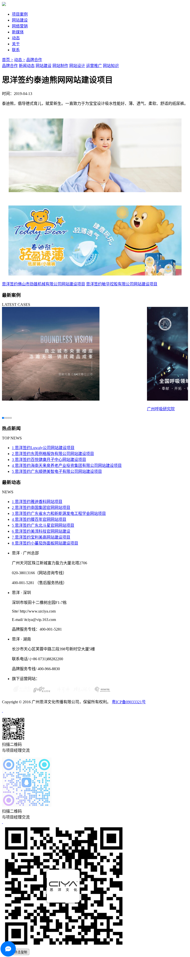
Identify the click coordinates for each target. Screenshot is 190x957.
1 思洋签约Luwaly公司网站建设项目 (43, 448)
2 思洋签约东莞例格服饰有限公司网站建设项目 (53, 454)
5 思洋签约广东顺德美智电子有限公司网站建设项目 (57, 471)
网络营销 (20, 26)
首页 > (7, 60)
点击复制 (20, 952)
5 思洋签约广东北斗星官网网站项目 (43, 525)
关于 (16, 44)
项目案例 (20, 14)
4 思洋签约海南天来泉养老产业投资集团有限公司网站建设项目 (67, 465)
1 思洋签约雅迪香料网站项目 (37, 502)
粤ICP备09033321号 (129, 702)
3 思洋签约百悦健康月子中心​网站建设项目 (49, 459)
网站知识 (111, 66)
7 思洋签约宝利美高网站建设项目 (41, 537)
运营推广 (94, 66)
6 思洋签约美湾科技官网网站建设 (41, 531)
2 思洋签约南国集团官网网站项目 (41, 507)
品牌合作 (34, 60)
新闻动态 (27, 66)
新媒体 (18, 32)
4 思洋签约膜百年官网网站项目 (39, 519)
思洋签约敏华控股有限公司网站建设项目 (121, 284)
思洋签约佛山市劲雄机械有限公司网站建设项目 (43, 284)
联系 (16, 50)
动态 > (19, 60)
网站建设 (20, 20)
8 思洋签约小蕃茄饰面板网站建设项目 (45, 543)
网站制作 (60, 66)
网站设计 (77, 66)
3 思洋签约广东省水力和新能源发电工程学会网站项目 (59, 513)
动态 (16, 38)
